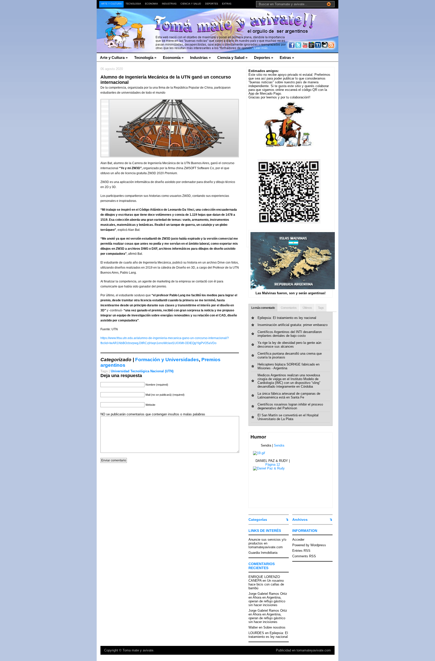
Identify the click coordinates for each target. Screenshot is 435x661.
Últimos (307, 308)
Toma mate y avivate (138, 650)
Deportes (211, 4)
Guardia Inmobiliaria (262, 553)
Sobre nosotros (274, 627)
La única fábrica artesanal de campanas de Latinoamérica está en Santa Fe (289, 395)
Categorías (257, 520)
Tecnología (133, 4)
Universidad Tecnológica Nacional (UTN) (142, 371)
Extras (226, 4)
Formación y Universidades (167, 359)
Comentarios (289, 308)
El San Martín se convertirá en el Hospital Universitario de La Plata (288, 417)
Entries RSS (301, 551)
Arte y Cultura (111, 4)
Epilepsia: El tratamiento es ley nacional (287, 318)
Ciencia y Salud (190, 4)
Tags (321, 308)
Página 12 (272, 464)
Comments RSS (304, 556)
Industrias (169, 4)
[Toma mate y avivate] (146, 20)
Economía (151, 4)
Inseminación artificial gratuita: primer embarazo (293, 325)
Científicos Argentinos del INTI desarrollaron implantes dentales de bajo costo (290, 334)
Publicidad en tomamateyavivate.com (303, 650)
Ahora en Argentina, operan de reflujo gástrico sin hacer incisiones (266, 601)
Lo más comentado (263, 308)
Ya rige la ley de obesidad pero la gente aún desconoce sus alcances (289, 344)
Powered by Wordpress (309, 545)
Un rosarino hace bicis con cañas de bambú (266, 584)
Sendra (279, 445)
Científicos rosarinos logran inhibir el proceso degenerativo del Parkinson (290, 406)
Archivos (300, 520)
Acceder (298, 539)
